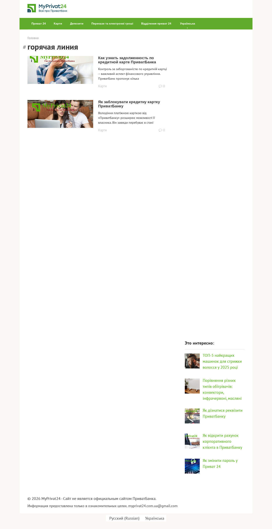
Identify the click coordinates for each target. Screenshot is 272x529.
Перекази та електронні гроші (112, 23)
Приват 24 (38, 23)
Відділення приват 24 (156, 23)
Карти (58, 23)
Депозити (76, 23)
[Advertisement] (215, 182)
